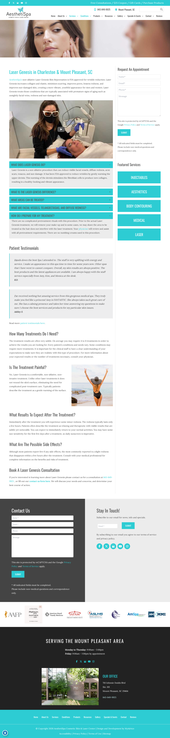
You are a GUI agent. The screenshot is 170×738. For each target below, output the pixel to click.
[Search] (162, 9)
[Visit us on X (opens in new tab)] (13, 3)
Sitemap (107, 733)
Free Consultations (101, 2)
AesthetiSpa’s (15, 79)
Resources (88, 717)
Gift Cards (135, 2)
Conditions (66, 717)
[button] (66, 15)
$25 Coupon (120, 2)
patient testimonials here (32, 323)
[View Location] (116, 9)
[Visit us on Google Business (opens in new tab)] (18, 3)
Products (76, 717)
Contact (124, 717)
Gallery (97, 717)
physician (83, 228)
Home (36, 717)
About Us (45, 717)
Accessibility (65, 733)
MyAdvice (129, 728)
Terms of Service (147, 125)
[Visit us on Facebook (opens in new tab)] (9, 3)
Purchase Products (153, 2)
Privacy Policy (130, 125)
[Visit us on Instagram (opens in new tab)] (26, 3)
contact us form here (39, 481)
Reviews (133, 717)
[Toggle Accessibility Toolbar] (5, 733)
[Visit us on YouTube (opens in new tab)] (22, 3)
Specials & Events (110, 717)
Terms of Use (94, 733)
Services (55, 717)
